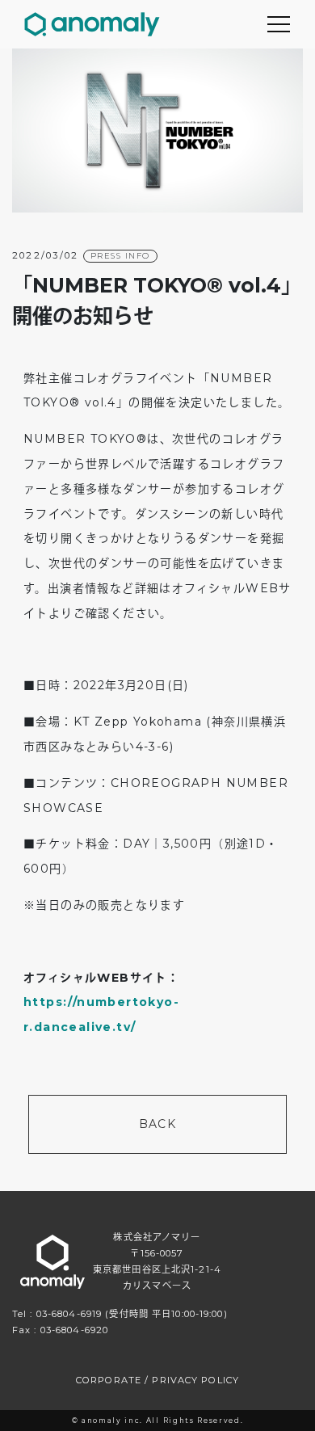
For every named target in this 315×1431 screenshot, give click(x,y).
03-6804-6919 (69, 1313)
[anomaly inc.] (92, 24)
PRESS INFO (120, 255)
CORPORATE (108, 1380)
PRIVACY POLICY (195, 1380)
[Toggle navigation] (279, 24)
